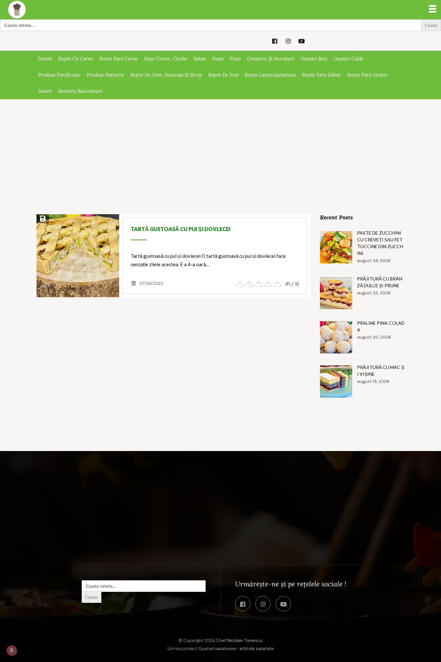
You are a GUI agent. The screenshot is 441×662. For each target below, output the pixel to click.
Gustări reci (314, 59)
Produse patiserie (105, 75)
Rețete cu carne (75, 59)
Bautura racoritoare (80, 91)
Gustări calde (348, 59)
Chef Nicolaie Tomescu (239, 640)
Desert (45, 59)
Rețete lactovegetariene (270, 75)
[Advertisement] (220, 166)
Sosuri (45, 91)
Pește (235, 59)
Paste (218, 59)
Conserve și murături (270, 59)
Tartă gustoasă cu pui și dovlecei (181, 229)
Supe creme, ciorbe (165, 59)
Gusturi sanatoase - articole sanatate (236, 648)
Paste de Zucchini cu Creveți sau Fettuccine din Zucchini (380, 243)
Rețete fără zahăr (321, 75)
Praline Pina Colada (381, 326)
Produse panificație (59, 75)
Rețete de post (223, 75)
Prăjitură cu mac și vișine (380, 370)
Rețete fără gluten (367, 75)
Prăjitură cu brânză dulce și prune (379, 282)
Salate (199, 59)
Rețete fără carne (118, 59)
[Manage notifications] (11, 650)
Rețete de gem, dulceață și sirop (166, 75)
